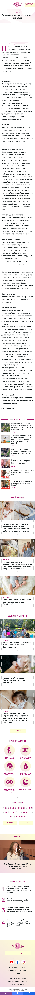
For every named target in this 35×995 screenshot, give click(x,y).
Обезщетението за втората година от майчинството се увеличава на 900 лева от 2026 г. (19, 910)
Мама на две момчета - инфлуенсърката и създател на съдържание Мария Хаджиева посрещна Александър (17, 565)
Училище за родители (29, 4)
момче (26, 822)
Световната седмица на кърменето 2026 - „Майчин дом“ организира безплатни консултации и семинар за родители (16, 718)
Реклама (23, 978)
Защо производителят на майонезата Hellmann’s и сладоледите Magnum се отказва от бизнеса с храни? (21, 439)
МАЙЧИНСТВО (11, 970)
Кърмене (5, 640)
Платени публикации (17, 984)
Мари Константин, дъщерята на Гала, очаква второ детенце (19, 900)
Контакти (17, 978)
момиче (10, 822)
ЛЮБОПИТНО (24, 970)
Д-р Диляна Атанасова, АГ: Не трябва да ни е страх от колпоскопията (17, 866)
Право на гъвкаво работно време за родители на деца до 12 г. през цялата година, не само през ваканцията (20, 923)
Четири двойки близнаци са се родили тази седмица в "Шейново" (17, 602)
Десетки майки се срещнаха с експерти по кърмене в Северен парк (17, 644)
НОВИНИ (17, 973)
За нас (11, 978)
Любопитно (6, 522)
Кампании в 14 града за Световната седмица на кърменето (14, 680)
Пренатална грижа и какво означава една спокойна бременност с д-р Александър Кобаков (19, 889)
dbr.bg (13, 432)
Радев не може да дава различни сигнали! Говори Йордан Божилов (21, 462)
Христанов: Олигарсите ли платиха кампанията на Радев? (21, 483)
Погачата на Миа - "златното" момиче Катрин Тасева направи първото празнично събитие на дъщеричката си (16, 527)
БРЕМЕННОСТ (13, 967)
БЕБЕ (24, 967)
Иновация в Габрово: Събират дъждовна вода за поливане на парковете (22, 451)
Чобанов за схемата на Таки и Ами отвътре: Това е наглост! (22, 472)
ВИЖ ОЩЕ (18, 730)
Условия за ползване (12, 981)
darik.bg (13, 466)
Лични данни (25, 981)
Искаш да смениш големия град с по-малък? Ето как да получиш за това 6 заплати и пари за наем (22, 426)
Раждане (6, 597)
